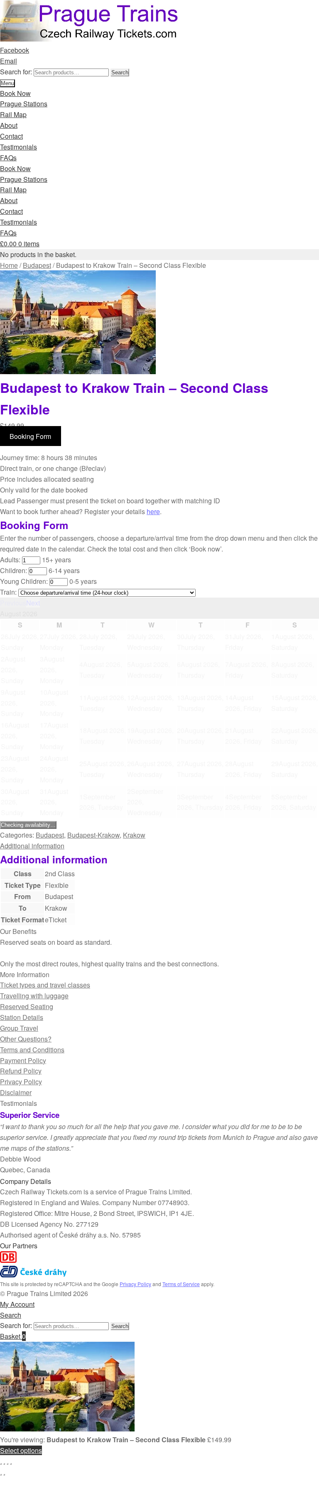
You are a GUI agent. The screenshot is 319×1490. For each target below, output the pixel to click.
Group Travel (19, 1028)
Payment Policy (23, 1060)
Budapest (37, 265)
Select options (21, 1450)
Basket (13, 1336)
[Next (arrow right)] (4, 1474)
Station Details (21, 1017)
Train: (8, 592)
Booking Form (30, 436)
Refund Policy (21, 1071)
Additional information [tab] (32, 845)
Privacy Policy (21, 1081)
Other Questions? (26, 1039)
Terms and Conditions (32, 1049)
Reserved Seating (26, 1006)
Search (119, 72)
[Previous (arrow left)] (1, 1474)
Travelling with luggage (34, 995)
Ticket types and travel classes (45, 985)
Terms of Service (181, 1283)
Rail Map (13, 114)
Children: (13, 570)
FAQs (8, 157)
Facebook (14, 50)
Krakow (134, 835)
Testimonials (18, 147)
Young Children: (24, 581)
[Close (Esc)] (11, 1464)
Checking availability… (28, 825)
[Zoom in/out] (1, 1464)
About (8, 125)
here (153, 511)
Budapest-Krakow (93, 835)
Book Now (15, 93)
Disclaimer (16, 1092)
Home (9, 265)
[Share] (7, 1464)
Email (8, 61)
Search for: (16, 71)
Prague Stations (23, 103)
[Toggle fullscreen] (4, 1464)
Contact (11, 136)
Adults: (10, 559)
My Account (17, 1304)
